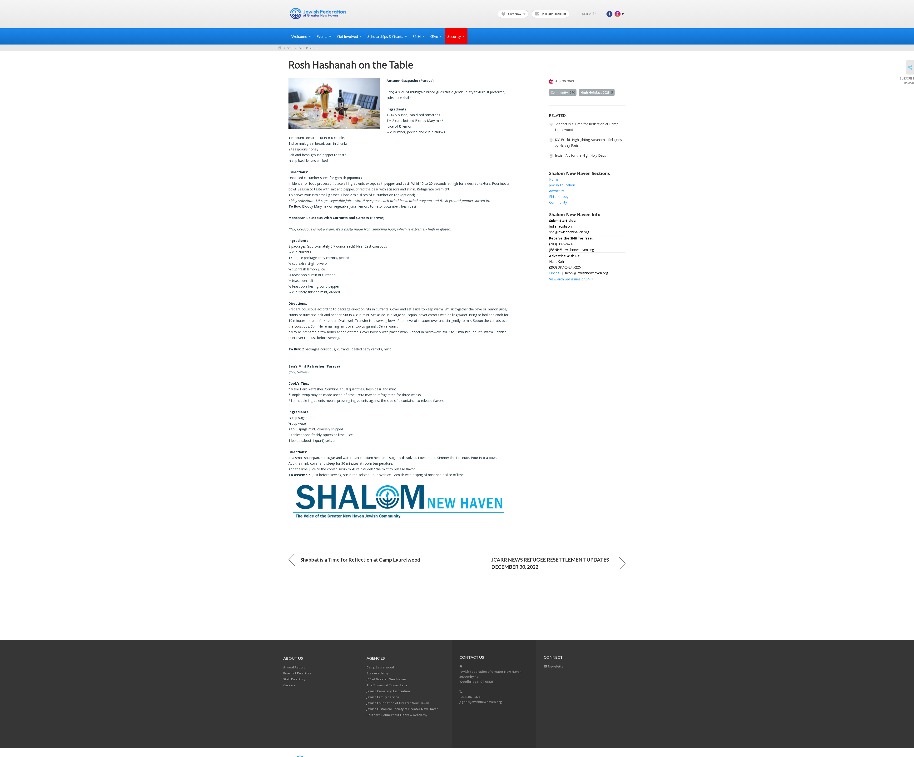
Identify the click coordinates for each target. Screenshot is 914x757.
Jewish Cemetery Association (388, 691)
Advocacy (556, 191)
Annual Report (294, 667)
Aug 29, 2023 (564, 81)
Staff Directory (294, 679)
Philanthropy (558, 196)
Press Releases (307, 48)
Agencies (376, 658)
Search (586, 14)
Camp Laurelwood (380, 667)
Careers (289, 685)
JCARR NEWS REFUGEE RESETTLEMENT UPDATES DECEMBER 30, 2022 (550, 563)
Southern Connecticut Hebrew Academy (397, 715)
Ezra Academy (377, 673)
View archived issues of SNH (571, 279)
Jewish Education (562, 185)
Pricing (554, 273)
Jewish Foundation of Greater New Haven (398, 703)
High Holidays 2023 (597, 92)
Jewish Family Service (383, 697)
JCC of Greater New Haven (386, 679)
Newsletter (556, 666)
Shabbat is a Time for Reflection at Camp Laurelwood (360, 560)
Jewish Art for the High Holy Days (580, 155)
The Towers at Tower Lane (387, 685)
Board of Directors (297, 673)
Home (279, 48)
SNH (290, 48)
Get (347, 36)
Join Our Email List (553, 14)
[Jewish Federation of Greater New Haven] (318, 13)
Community (563, 92)
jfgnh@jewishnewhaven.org (480, 702)
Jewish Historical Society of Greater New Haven (402, 709)
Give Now (514, 14)
